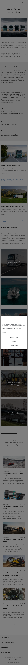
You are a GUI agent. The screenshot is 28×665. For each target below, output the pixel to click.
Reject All (14, 341)
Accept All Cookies (14, 337)
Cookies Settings (14, 345)
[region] (14, 332)
